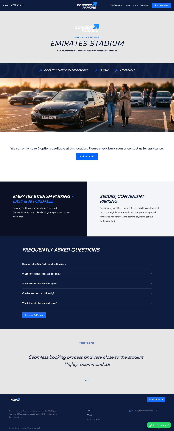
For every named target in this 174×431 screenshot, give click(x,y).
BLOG (128, 5)
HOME (5, 5)
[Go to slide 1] (85, 380)
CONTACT (145, 5)
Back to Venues (87, 156)
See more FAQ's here (34, 315)
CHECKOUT (116, 5)
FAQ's (89, 415)
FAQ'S (135, 5)
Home (90, 411)
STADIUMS (17, 5)
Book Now (154, 399)
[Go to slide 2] (88, 380)
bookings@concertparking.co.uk (145, 411)
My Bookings (93, 419)
